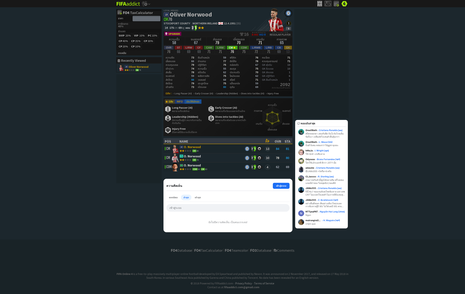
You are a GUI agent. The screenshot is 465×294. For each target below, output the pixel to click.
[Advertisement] (139, 128)
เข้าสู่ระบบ (281, 185)
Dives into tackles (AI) (252, 93)
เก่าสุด (198, 197)
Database (181, 250)
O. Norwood (192, 147)
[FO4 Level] (288, 23)
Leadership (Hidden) (227, 93)
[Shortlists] (259, 148)
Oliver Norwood (191, 14)
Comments (284, 250)
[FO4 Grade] (288, 28)
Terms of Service (264, 283)
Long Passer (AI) (183, 93)
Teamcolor (236, 250)
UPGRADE (174, 33)
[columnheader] (169, 141)
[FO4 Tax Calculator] (336, 3)
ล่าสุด (186, 197)
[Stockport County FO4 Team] (288, 13)
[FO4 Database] (344, 3)
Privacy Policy (243, 283)
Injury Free (273, 93)
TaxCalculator (138, 13)
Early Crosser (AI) (204, 93)
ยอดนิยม (173, 197)
